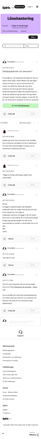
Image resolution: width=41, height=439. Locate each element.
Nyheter (23, 31)
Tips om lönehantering (10, 31)
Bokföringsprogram (8, 350)
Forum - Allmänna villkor (10, 392)
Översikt (5, 26)
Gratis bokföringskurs (9, 371)
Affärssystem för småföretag (12, 357)
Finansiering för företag (10, 360)
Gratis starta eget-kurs (10, 374)
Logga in (30, 6)
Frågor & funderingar (19, 26)
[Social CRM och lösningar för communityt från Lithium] (34, 434)
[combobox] (20, 46)
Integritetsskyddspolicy (10, 395)
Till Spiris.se (6, 413)
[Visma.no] (8, 7)
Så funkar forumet (8, 399)
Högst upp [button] (3, 433)
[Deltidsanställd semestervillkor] (37, 123)
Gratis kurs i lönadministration (12, 378)
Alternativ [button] (33, 38)
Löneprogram (7, 354)
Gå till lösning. (23, 106)
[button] (36, 62)
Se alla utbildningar (9, 381)
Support (5, 410)
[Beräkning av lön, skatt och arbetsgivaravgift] (34, 123)
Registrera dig (19, 6)
